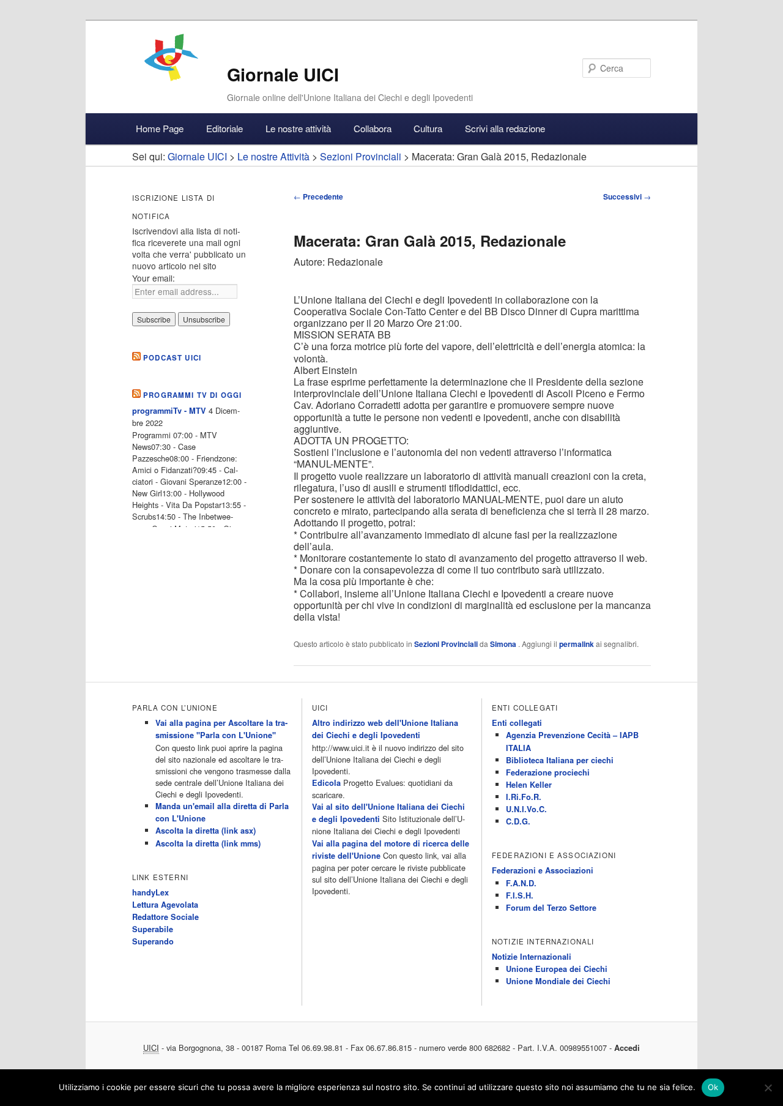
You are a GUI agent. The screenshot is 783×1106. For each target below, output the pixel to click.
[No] (768, 1088)
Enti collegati (517, 722)
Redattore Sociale (165, 916)
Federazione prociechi (548, 772)
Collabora (373, 128)
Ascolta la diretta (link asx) (205, 830)
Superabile (152, 929)
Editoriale (224, 128)
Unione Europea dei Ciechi (556, 968)
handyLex (150, 892)
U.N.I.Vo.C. (526, 809)
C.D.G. (518, 821)
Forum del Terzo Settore (551, 907)
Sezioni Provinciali (446, 643)
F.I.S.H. (519, 895)
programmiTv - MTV (169, 410)
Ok (713, 1087)
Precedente (318, 196)
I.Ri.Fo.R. (523, 796)
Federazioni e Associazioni (542, 870)
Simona (504, 643)
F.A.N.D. (521, 883)
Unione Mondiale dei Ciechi (558, 981)
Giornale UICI (283, 74)
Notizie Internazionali (531, 956)
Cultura (428, 128)
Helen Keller (529, 784)
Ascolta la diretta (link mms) (208, 843)
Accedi (627, 1047)
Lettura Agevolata (165, 904)
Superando (153, 941)
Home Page (160, 128)
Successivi (627, 196)
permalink (576, 643)
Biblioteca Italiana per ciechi (560, 760)
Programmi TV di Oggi (192, 395)
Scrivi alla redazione (505, 128)
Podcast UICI (172, 358)
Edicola (326, 782)
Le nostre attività (298, 128)
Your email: (153, 278)
